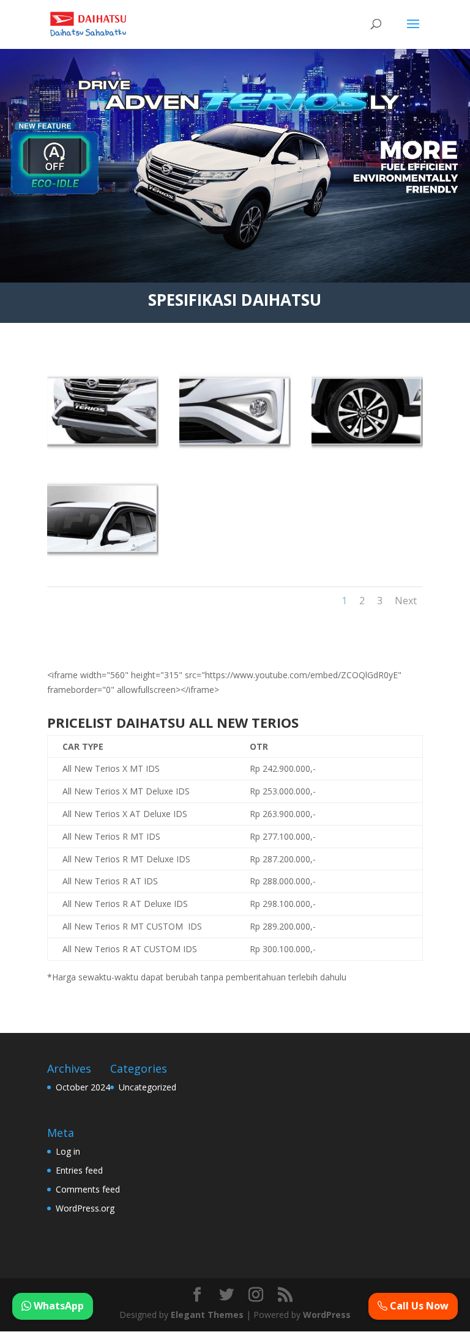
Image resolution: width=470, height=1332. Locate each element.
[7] (103, 555)
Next (406, 600)
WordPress (327, 1314)
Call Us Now (418, 1305)
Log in (68, 1151)
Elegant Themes (207, 1314)
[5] (367, 447)
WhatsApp (57, 1305)
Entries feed (79, 1170)
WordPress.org (85, 1208)
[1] (103, 447)
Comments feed (88, 1189)
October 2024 (83, 1087)
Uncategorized (147, 1087)
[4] (235, 447)
